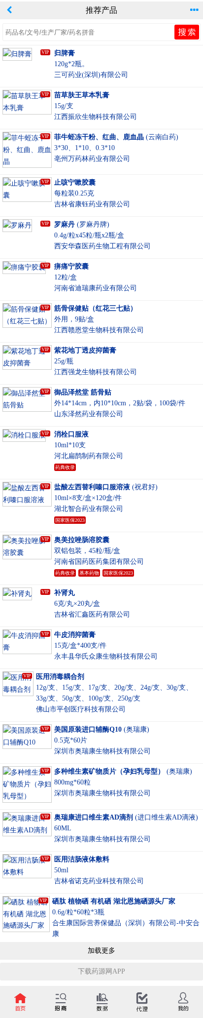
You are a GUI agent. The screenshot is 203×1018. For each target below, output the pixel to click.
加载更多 (101, 950)
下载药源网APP (101, 971)
